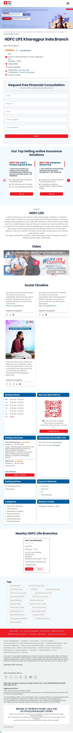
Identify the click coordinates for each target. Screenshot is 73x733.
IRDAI (65, 643)
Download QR (53, 431)
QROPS (19, 648)
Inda (57, 506)
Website (40, 569)
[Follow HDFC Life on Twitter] (16, 677)
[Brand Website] (35, 677)
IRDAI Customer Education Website (32, 645)
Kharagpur (56, 445)
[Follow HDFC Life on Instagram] (25, 677)
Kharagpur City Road (46, 506)
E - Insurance (31, 634)
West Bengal (57, 442)
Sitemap (25, 652)
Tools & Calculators (21, 650)
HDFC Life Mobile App (31, 631)
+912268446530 (21, 72)
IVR (21, 631)
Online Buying (8, 650)
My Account (42, 634)
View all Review (25, 50)
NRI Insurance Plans (29, 648)
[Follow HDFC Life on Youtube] (30, 677)
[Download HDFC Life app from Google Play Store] (5, 670)
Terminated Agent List (11, 643)
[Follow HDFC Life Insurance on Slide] (40, 677)
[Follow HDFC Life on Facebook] (6, 677)
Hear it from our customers (57, 634)
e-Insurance (33, 650)
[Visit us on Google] (11, 677)
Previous (4, 180)
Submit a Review (20, 475)
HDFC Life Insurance (33, 540)
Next (68, 180)
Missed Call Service (57, 631)
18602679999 (18, 70)
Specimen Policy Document (16, 634)
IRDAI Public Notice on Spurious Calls (32, 643)
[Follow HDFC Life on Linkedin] (21, 677)
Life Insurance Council (53, 645)
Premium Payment (44, 648)
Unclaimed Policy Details (53, 643)
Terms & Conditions (47, 641)
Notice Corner (44, 631)
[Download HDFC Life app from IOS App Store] (8, 670)
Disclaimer (24, 641)
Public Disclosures (45, 650)
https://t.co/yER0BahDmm (15, 306)
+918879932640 (30, 565)
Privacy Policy (34, 641)
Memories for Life (9, 648)
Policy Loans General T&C (12, 652)
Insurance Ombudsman (11, 645)
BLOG (54, 650)
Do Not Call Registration (11, 641)
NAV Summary (57, 648)
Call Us (21, 194)
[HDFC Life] (8, 3)
